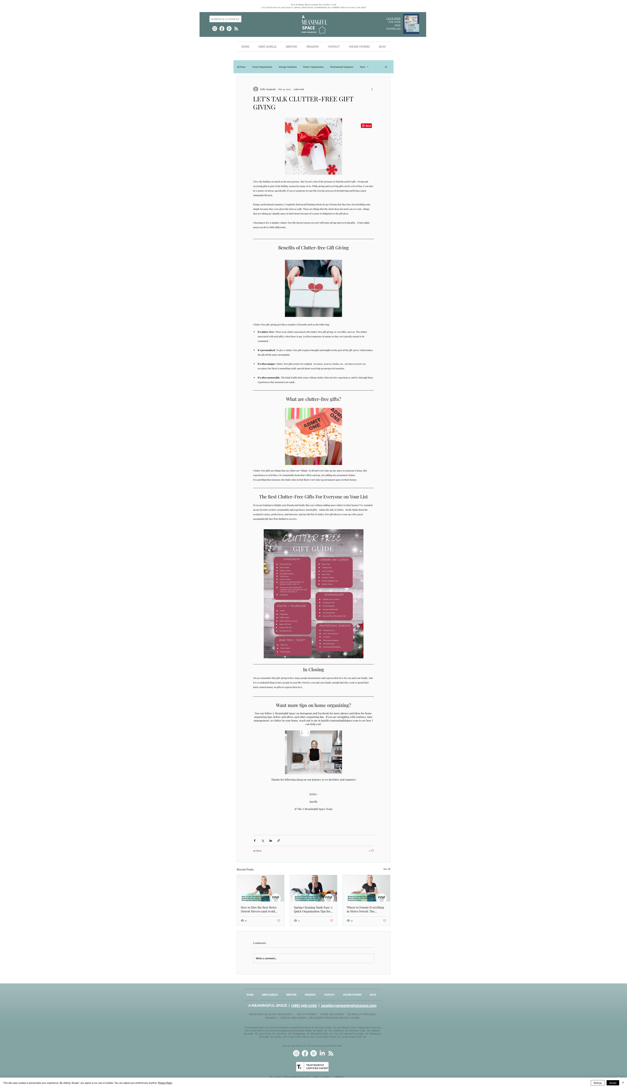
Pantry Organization (313, 66)
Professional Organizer (341, 66)
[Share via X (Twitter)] (262, 840)
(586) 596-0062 (304, 1005)
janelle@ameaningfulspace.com (348, 1005)
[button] (386, 66)
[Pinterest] (229, 28)
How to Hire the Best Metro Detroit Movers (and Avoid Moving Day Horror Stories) (259, 909)
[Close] (623, 1082)
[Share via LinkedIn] (270, 840)
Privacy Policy (322, 1077)
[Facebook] (221, 28)
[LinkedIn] (322, 1053)
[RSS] (236, 28)
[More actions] (372, 89)
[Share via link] (278, 840)
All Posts (241, 66)
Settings (598, 1082)
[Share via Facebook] (254, 840)
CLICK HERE (393, 18)
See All (386, 868)
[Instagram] (214, 28)
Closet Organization (262, 66)
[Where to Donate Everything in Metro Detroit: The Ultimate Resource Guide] (366, 888)
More (362, 66)
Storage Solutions (288, 66)
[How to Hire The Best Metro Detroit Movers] (260, 888)
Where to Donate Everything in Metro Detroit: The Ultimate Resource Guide (365, 909)
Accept (612, 1082)
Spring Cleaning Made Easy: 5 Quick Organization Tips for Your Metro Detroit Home (313, 909)
